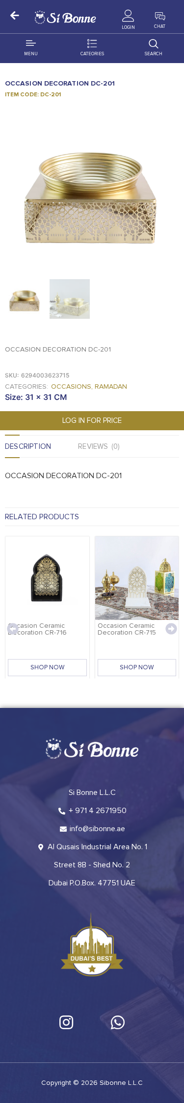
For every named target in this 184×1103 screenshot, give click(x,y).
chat (159, 26)
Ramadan (111, 386)
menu (31, 54)
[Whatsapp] (117, 1022)
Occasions (71, 386)
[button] (13, 629)
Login (128, 27)
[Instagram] (66, 1022)
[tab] (41, 446)
